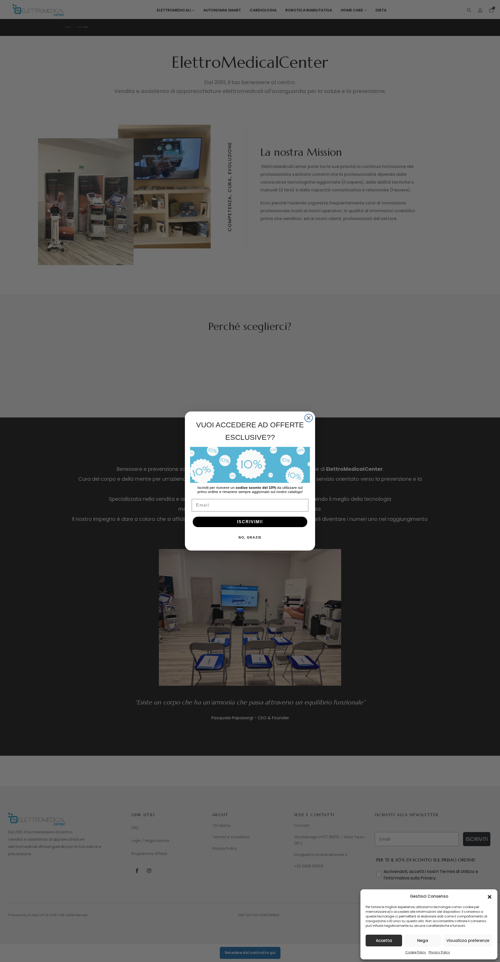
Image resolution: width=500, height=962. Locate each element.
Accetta (384, 940)
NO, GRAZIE (250, 537)
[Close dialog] (308, 418)
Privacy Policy (439, 952)
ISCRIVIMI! (250, 522)
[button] (489, 896)
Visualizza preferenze (467, 940)
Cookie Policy (415, 952)
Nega (422, 940)
